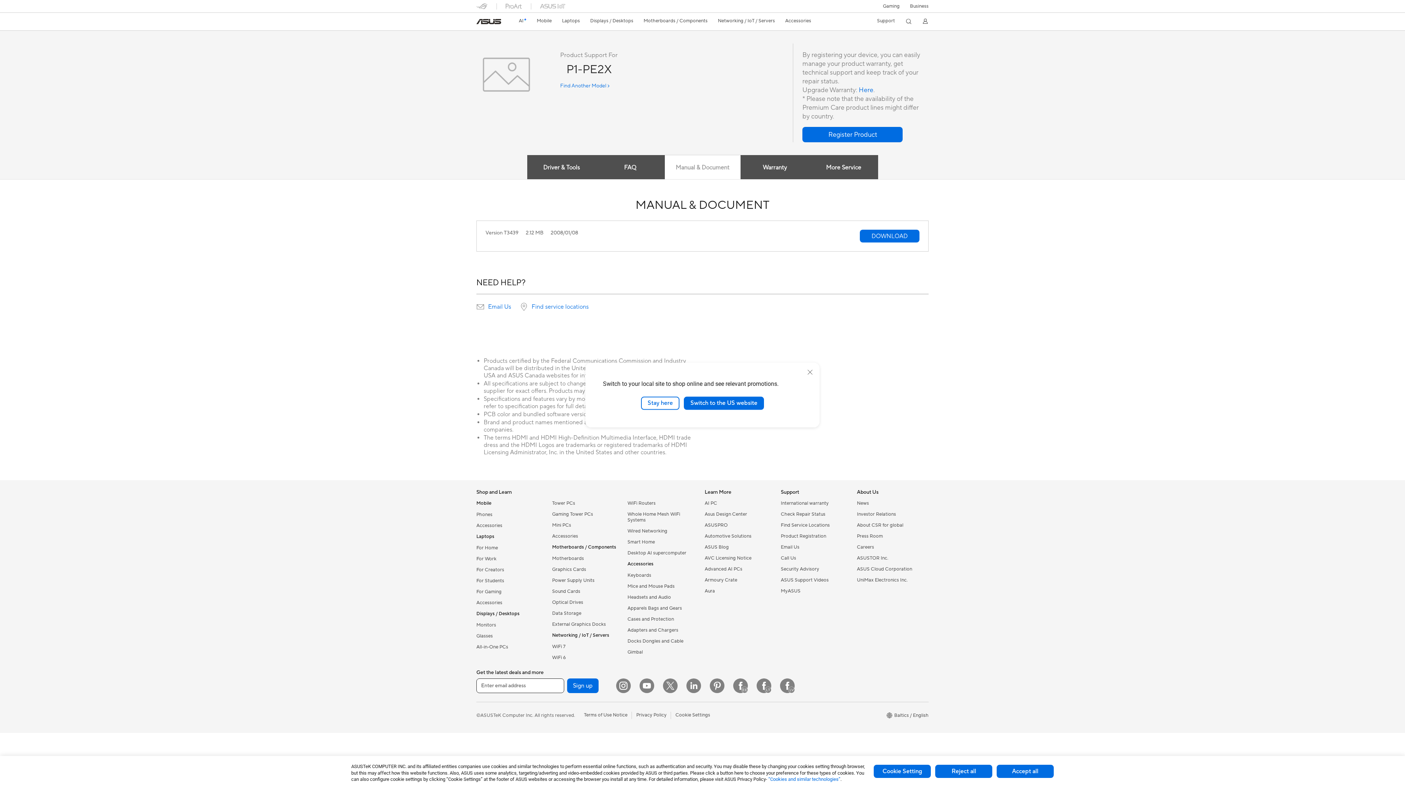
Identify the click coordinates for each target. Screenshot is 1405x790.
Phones (484, 515)
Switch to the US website (723, 403)
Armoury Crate (721, 580)
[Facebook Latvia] (787, 685)
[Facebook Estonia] (740, 685)
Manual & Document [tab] (703, 167)
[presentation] (480, 307)
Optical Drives (567, 602)
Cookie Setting (902, 771)
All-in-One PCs (492, 647)
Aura (710, 591)
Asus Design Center (726, 514)
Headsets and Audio (649, 597)
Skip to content (480, 22)
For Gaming (489, 592)
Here (866, 90)
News (863, 503)
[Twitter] (670, 685)
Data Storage (566, 613)
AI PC (711, 503)
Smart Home (641, 542)
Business (919, 6)
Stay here (660, 403)
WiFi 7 (559, 647)
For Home (487, 548)
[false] (852, 134)
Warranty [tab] (775, 167)
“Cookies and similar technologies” (804, 779)
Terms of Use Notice (605, 715)
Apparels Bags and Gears (654, 608)
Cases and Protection (650, 619)
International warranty (805, 503)
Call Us (788, 558)
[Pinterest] (717, 685)
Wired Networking (647, 531)
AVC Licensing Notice (728, 558)
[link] (488, 21)
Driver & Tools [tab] (561, 167)
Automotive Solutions (728, 536)
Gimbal (635, 652)
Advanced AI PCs (723, 569)
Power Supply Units (573, 580)
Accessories (489, 525)
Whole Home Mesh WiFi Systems (653, 517)
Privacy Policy (651, 715)
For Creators (490, 570)
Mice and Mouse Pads (651, 586)
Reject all (964, 771)
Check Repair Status (803, 514)
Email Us (499, 307)
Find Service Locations (805, 525)
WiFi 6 (559, 658)
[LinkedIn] (693, 685)
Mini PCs (561, 525)
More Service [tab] (843, 167)
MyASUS (791, 591)
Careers (865, 547)
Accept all (1025, 771)
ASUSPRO (716, 525)
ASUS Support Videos (805, 580)
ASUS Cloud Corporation (884, 569)
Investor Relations (876, 514)
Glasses (484, 636)
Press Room (870, 536)
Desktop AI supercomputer (656, 553)
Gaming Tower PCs (572, 514)
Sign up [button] (583, 685)
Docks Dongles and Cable (655, 641)
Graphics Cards (569, 569)
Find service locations (560, 307)
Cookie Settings (692, 715)
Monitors (486, 625)
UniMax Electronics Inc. (882, 580)
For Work (486, 559)
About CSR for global (880, 525)
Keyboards (639, 575)
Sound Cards (566, 591)
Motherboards (568, 558)
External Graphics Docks (579, 624)
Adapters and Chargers (652, 630)
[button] (891, 6)
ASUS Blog (717, 547)
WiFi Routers (641, 503)
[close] (810, 372)
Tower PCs (563, 503)
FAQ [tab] (630, 167)
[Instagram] (623, 685)
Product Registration (803, 536)
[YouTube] (647, 685)
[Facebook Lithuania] (764, 685)
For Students (490, 581)
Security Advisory (800, 569)
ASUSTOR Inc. (872, 558)
